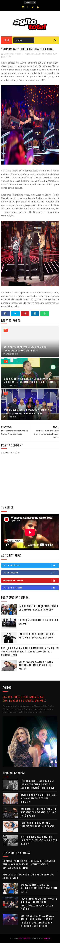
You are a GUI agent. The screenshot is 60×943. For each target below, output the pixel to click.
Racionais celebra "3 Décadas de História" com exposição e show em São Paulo (38, 812)
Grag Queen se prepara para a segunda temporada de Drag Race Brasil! (25, 348)
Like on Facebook (10, 573)
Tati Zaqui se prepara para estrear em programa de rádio (37, 824)
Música (48, 53)
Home (6, 40)
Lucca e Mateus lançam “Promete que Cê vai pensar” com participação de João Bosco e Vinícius (38, 904)
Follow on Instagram (12, 588)
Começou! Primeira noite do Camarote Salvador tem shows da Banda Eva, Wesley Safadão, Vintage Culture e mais (30, 651)
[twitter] (33, 7)
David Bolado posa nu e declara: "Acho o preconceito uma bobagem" (38, 798)
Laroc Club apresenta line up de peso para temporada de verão (37, 635)
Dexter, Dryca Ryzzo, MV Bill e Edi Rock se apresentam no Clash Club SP (38, 840)
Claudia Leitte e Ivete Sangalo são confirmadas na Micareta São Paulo (24, 698)
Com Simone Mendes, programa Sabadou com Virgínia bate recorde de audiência (28, 411)
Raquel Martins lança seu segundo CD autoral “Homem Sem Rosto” (38, 607)
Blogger (47, 938)
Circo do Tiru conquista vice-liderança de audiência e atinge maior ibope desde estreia (28, 380)
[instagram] (23, 7)
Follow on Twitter (11, 565)
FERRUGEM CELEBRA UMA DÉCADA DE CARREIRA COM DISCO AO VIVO (28, 876)
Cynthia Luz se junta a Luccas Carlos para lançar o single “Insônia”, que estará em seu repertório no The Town (37, 921)
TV (9, 57)
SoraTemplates (24, 938)
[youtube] (38, 7)
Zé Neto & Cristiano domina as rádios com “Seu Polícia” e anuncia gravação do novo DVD (37, 784)
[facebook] (27, 7)
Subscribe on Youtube (13, 580)
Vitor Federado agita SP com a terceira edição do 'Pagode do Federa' (36, 665)
